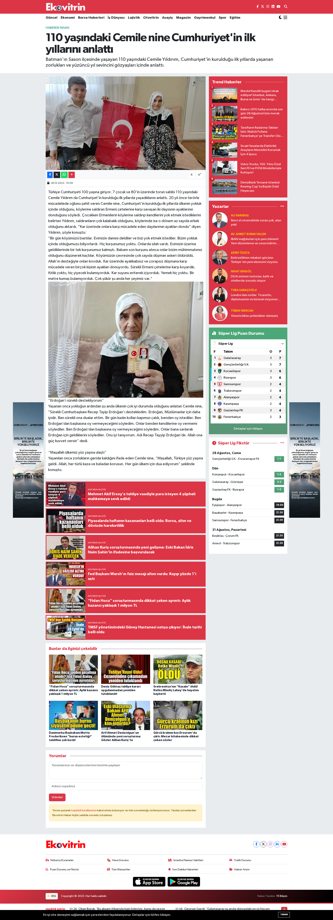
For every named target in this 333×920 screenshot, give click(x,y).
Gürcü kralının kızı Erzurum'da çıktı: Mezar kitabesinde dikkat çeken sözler (176, 736)
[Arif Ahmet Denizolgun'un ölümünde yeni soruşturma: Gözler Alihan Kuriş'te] (125, 715)
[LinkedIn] (277, 844)
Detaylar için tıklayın (248, 428)
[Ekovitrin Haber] (66, 7)
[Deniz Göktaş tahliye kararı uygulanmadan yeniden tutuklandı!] (125, 669)
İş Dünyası (116, 17)
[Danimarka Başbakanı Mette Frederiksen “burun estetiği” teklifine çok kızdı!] (73, 715)
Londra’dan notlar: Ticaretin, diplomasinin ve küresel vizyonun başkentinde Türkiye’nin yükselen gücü (254, 297)
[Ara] (285, 6)
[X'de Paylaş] (57, 175)
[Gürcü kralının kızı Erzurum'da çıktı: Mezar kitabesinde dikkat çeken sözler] (177, 715)
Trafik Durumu (242, 860)
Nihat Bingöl (241, 271)
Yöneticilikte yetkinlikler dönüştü (254, 316)
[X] (263, 844)
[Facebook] (256, 844)
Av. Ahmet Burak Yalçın (248, 234)
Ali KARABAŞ (240, 215)
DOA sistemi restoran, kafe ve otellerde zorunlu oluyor (252, 278)
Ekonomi (68, 17)
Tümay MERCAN (242, 310)
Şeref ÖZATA (240, 252)
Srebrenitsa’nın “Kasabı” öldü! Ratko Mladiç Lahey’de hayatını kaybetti (176, 690)
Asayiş (167, 17)
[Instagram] (270, 844)
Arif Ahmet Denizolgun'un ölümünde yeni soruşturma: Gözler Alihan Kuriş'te (121, 736)
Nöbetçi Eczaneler (62, 860)
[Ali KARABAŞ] (220, 220)
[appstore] (149, 881)
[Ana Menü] (285, 18)
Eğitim (235, 17)
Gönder (57, 797)
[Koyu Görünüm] (280, 17)
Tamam (284, 914)
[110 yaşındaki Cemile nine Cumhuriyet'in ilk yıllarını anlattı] (126, 123)
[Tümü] (282, 206)
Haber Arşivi (242, 869)
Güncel (51, 17)
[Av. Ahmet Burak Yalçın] (220, 238)
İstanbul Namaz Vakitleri (188, 860)
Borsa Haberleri (91, 17)
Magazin (183, 17)
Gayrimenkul (204, 17)
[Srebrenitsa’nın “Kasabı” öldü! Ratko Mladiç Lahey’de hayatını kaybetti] (177, 669)
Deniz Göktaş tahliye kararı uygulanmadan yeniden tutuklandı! (120, 690)
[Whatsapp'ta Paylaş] (64, 175)
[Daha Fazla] (71, 175)
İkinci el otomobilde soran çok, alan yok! (256, 222)
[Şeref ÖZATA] (220, 257)
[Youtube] (284, 844)
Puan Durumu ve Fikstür (64, 869)
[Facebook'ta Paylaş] (50, 175)
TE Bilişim (281, 896)
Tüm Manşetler (120, 869)
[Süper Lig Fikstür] (282, 443)
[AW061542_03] (125, 339)
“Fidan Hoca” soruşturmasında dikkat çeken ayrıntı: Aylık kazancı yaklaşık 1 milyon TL (73, 690)
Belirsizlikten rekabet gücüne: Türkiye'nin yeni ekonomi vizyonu (254, 259)
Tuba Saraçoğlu (244, 290)
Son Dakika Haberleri (185, 869)
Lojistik (134, 17)
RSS (53, 896)
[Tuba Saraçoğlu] (220, 294)
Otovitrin (151, 17)
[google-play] (184, 881)
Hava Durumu (120, 860)
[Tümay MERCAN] (220, 313)
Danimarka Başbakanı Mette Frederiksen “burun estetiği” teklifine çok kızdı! (70, 736)
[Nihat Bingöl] (220, 276)
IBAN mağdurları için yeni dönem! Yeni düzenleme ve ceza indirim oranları (254, 241)
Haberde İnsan (57, 27)
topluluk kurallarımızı (84, 810)
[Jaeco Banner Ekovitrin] (28, 460)
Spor (222, 17)
